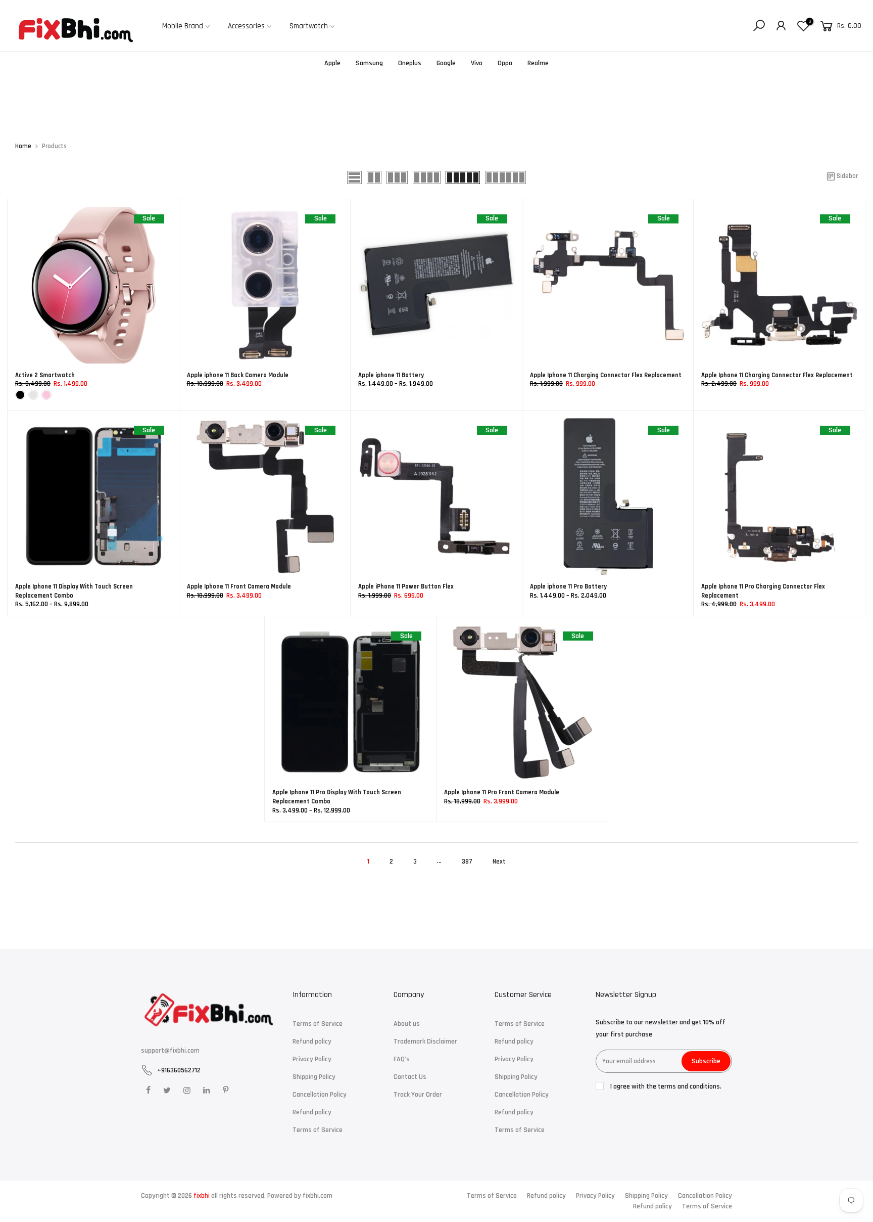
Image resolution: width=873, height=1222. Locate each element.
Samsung (369, 63)
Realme (538, 63)
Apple (332, 63)
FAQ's (402, 1059)
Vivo (476, 63)
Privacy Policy (312, 1059)
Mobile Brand (182, 26)
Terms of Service (318, 1023)
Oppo (505, 63)
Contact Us (410, 1076)
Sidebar (847, 176)
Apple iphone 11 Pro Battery (568, 586)
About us (407, 1023)
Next (499, 861)
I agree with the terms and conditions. (665, 1086)
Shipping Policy (314, 1076)
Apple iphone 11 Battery (391, 375)
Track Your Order (418, 1094)
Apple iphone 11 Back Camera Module (237, 375)
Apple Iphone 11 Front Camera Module (239, 586)
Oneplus (409, 63)
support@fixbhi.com (170, 1050)
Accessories (246, 26)
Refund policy (312, 1041)
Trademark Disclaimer (425, 1041)
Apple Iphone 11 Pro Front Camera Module (501, 792)
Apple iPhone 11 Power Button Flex (406, 586)
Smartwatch (308, 26)
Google (446, 63)
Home (23, 146)
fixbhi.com (317, 1195)
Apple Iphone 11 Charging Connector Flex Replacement (606, 375)
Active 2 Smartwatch (45, 375)
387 (467, 861)
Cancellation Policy (320, 1094)
